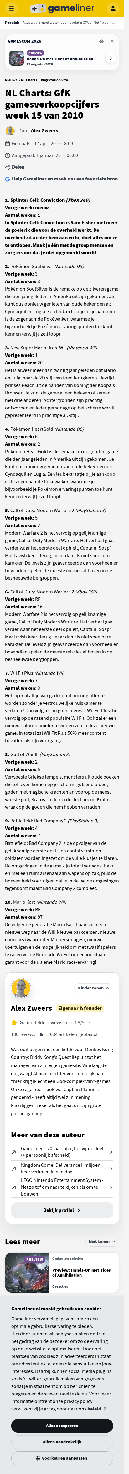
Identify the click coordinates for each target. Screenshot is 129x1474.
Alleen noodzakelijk (62, 1442)
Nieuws (11, 80)
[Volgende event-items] (110, 58)
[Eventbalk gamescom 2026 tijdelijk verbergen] (101, 41)
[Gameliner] (62, 8)
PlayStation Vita (54, 80)
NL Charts (29, 80)
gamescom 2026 (24, 41)
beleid (94, 1408)
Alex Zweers (44, 130)
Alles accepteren (62, 1426)
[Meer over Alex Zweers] (21, 988)
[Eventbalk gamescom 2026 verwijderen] (112, 41)
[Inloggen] (113, 8)
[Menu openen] (11, 8)
